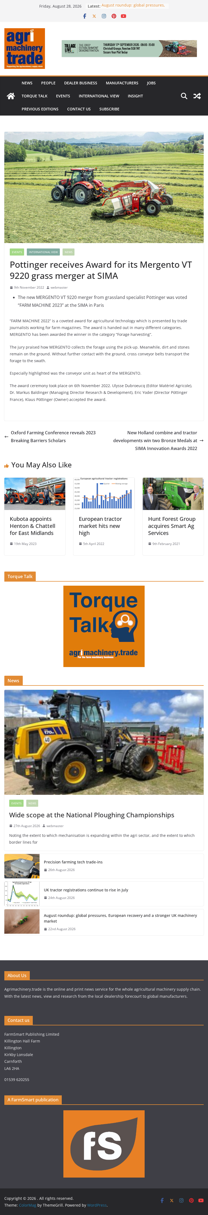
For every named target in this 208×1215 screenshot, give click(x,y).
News (27, 82)
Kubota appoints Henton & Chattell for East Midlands (32, 526)
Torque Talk (34, 95)
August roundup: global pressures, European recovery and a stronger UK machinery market (120, 918)
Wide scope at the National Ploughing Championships (92, 814)
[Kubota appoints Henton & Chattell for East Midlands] (34, 481)
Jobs (151, 82)
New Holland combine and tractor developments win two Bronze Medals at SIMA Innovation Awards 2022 (155, 440)
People (48, 82)
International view (99, 95)
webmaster (59, 287)
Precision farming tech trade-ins (74, 862)
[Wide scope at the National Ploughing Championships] (104, 742)
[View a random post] (197, 96)
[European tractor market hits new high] (103, 481)
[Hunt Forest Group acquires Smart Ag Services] (173, 481)
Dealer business (80, 82)
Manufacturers (122, 82)
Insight (135, 95)
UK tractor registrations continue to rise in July (86, 889)
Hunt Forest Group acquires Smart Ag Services (172, 526)
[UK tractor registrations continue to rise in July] (22, 894)
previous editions (40, 108)
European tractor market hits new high (100, 526)
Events (63, 95)
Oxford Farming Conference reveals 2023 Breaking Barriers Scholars (53, 437)
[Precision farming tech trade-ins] (22, 866)
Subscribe (109, 108)
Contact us (79, 108)
